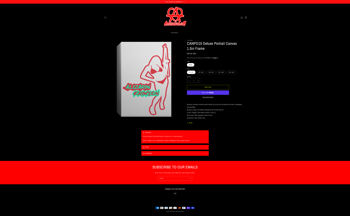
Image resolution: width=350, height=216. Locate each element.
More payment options (208, 97)
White (190, 65)
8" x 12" (191, 72)
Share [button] (190, 123)
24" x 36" (221, 72)
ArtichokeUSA (172, 211)
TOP (175, 193)
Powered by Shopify (180, 211)
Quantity (189, 76)
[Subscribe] (190, 178)
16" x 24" (211, 72)
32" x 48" (231, 72)
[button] (105, 18)
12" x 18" (201, 72)
